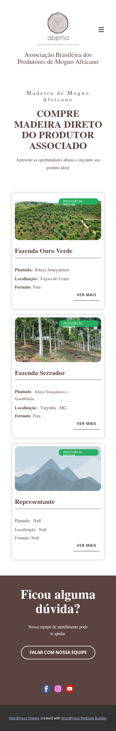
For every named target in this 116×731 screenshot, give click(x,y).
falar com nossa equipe (58, 652)
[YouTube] (69, 688)
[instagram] (58, 688)
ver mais (86, 294)
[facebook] (46, 688)
